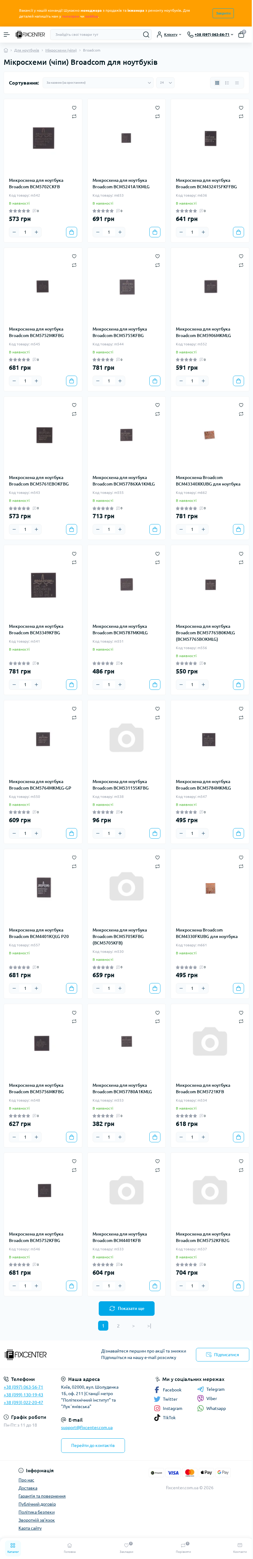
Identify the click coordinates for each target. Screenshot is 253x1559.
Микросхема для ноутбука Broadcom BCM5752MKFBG (36, 332)
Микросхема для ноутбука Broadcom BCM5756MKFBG (36, 1088)
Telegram (215, 1389)
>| (149, 1325)
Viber (211, 1398)
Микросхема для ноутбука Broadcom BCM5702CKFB (36, 183)
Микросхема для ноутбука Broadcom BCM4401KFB (120, 1237)
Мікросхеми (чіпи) (61, 50)
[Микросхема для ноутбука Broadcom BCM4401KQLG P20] (43, 888)
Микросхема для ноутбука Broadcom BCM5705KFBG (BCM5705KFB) (120, 936)
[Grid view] (217, 83)
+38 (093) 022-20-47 (23, 1402)
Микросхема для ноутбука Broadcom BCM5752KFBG (36, 1237)
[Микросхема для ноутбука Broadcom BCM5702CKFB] (43, 138)
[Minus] (14, 232)
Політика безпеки (37, 1512)
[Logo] (30, 34)
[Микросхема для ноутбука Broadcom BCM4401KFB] (127, 1192)
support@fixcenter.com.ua (87, 1427)
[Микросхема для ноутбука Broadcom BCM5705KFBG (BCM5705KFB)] (127, 888)
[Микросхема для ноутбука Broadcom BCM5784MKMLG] (210, 739)
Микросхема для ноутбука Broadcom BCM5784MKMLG (203, 784)
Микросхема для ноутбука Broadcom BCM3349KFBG (36, 629)
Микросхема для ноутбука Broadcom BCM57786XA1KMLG (124, 480)
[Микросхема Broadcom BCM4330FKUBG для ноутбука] (210, 888)
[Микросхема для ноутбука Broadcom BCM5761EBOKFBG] (43, 436)
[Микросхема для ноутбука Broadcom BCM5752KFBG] (43, 1192)
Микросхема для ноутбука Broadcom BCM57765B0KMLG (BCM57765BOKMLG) (205, 633)
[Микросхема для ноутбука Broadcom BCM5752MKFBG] (43, 287)
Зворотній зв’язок (37, 1520)
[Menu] (7, 34)
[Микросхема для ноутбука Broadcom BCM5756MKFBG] (43, 1043)
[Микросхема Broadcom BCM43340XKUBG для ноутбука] (210, 436)
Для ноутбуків (26, 50)
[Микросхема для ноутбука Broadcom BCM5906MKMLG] (210, 287)
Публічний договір (37, 1504)
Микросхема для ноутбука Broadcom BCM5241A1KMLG (121, 183)
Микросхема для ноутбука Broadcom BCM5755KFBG (120, 332)
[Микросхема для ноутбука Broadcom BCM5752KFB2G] (210, 1192)
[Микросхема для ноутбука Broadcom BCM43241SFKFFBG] (210, 138)
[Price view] (237, 83)
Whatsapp (216, 1408)
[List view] (227, 83)
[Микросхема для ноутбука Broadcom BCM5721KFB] (210, 1043)
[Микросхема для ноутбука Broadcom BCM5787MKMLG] (127, 584)
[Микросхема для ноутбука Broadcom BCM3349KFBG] (43, 584)
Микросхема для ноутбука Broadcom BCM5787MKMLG (120, 629)
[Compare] (74, 116)
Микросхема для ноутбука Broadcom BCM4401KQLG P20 (39, 933)
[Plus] (36, 232)
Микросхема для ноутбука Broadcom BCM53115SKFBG (121, 784)
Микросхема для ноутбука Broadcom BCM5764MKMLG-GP (40, 784)
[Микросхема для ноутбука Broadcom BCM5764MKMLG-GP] (43, 739)
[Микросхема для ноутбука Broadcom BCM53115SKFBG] (127, 739)
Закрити (223, 13)
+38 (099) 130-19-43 (23, 1394)
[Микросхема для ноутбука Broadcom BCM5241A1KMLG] (127, 138)
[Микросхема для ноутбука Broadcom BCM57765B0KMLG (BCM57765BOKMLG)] (210, 584)
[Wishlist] (74, 107)
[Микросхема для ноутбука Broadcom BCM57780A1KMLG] (127, 1043)
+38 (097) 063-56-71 (23, 1387)
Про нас (26, 1480)
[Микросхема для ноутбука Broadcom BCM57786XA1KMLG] (127, 436)
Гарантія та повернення (42, 1496)
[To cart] (71, 232)
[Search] (146, 34)
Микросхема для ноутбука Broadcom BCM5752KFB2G (203, 1237)
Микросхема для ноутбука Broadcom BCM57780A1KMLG (122, 1088)
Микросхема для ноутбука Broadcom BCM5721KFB (203, 1088)
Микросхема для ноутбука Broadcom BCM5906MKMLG (203, 332)
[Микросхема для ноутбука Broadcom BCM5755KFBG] (127, 287)
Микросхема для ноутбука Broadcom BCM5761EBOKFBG (39, 480)
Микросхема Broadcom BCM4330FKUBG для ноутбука (207, 933)
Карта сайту (30, 1528)
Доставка (28, 1488)
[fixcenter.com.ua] (42, 1354)
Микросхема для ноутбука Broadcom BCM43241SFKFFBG (206, 183)
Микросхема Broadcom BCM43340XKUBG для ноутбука (208, 480)
